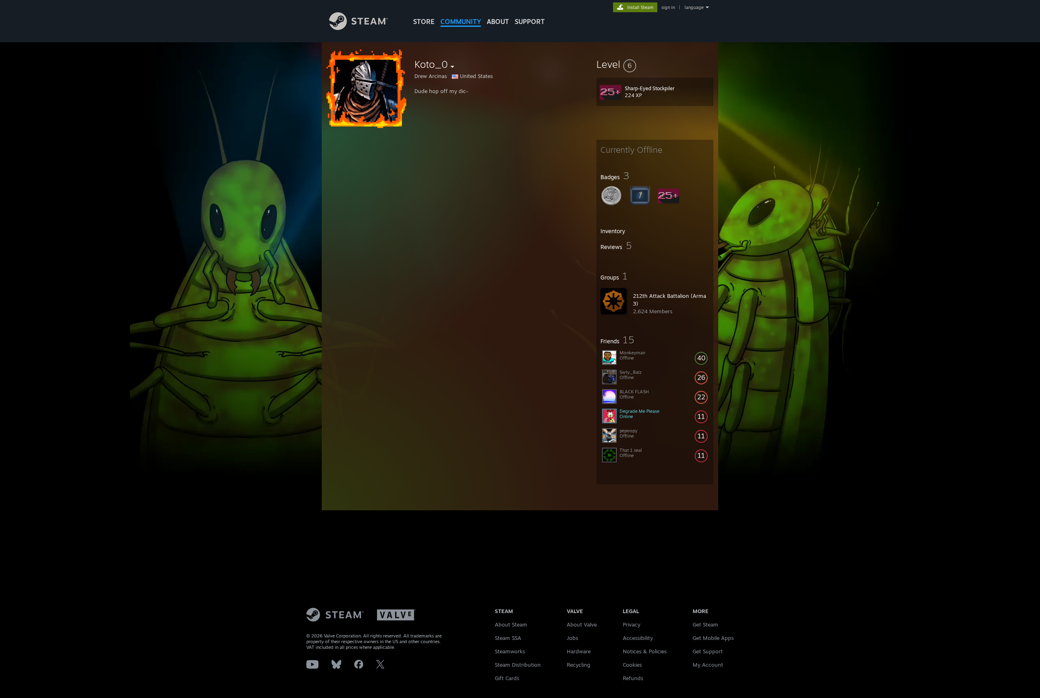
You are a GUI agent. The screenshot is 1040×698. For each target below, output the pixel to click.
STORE (424, 21)
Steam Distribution (518, 664)
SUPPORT (530, 21)
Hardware (579, 651)
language (694, 7)
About (498, 21)
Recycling (578, 664)
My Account (708, 664)
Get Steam (705, 624)
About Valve (582, 624)
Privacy (631, 624)
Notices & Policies (645, 651)
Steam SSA (508, 638)
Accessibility (638, 638)
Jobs (572, 638)
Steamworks (510, 651)
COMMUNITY (460, 21)
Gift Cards (507, 678)
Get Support (708, 651)
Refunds (633, 678)
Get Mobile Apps (713, 638)
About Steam (511, 624)
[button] (654, 64)
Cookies (632, 664)
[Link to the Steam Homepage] (358, 27)
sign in (668, 7)
